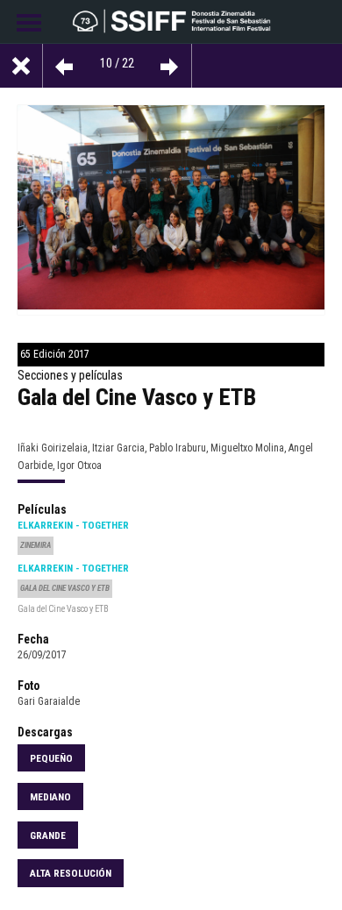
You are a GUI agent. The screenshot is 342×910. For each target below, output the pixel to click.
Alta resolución (70, 873)
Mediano (50, 797)
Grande (48, 835)
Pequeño (51, 758)
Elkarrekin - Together (73, 525)
